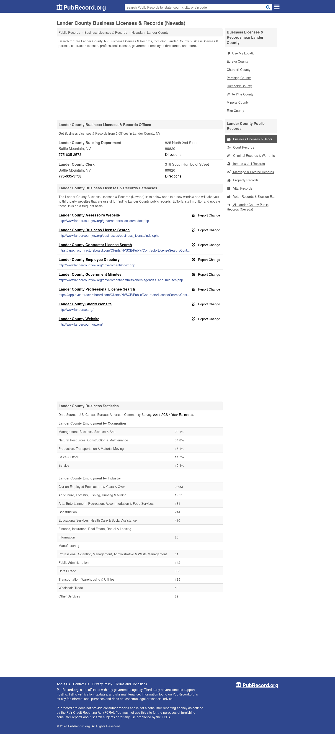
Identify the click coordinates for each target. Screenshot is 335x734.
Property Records (245, 180)
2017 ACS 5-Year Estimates (173, 414)
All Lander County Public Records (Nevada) (247, 206)
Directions (173, 154)
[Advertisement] (140, 84)
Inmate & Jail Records (248, 163)
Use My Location (244, 53)
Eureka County (237, 61)
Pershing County (239, 77)
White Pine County (240, 94)
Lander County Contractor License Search (95, 244)
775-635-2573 (70, 154)
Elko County (235, 110)
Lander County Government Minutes (90, 274)
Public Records (69, 32)
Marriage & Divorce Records (253, 172)
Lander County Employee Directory (89, 259)
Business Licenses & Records (254, 139)
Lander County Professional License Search (97, 289)
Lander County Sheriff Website (85, 303)
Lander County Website (79, 318)
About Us (63, 684)
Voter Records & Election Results (254, 196)
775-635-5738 (70, 176)
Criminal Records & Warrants (253, 155)
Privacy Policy (102, 684)
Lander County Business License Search (94, 229)
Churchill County (238, 69)
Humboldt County (239, 86)
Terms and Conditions (131, 684)
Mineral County (238, 102)
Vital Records (242, 188)
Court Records (243, 147)
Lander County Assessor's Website (89, 215)
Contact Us (81, 684)
